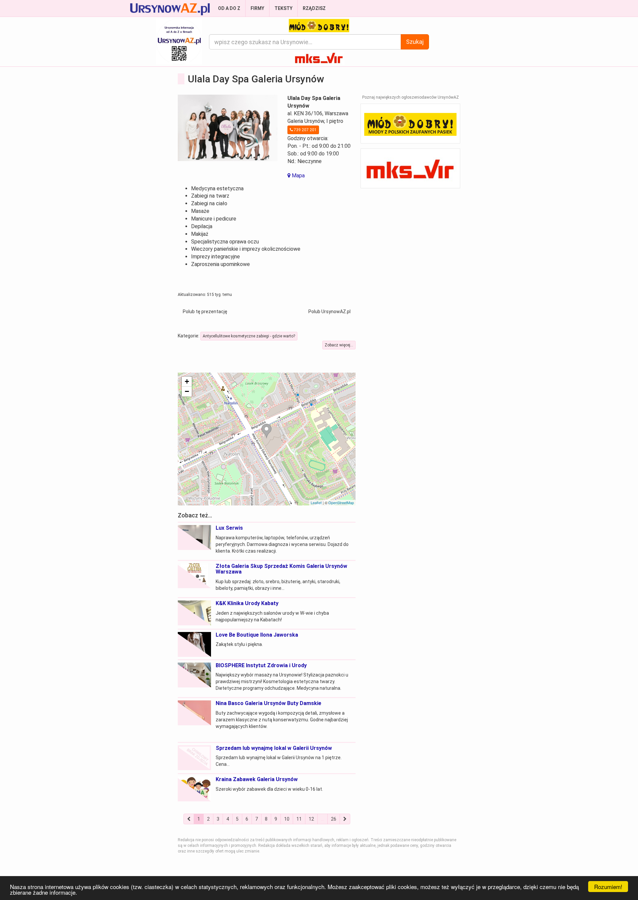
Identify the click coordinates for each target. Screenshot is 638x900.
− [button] (187, 391)
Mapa (297, 175)
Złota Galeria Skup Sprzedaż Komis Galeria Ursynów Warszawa (281, 569)
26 (333, 819)
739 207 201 (305, 130)
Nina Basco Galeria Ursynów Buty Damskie (268, 703)
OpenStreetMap (341, 502)
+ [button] (187, 381)
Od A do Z (229, 8)
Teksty (283, 8)
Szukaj (415, 41)
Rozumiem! (608, 886)
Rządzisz (314, 8)
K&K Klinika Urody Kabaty (247, 603)
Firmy (257, 8)
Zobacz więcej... (339, 345)
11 (299, 819)
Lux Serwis (229, 528)
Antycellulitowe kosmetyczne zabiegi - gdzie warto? (249, 336)
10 (286, 819)
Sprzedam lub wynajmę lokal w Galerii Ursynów (274, 748)
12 (311, 819)
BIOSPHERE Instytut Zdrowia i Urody (261, 665)
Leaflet (316, 502)
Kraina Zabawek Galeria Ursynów (257, 779)
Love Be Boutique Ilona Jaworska (257, 635)
